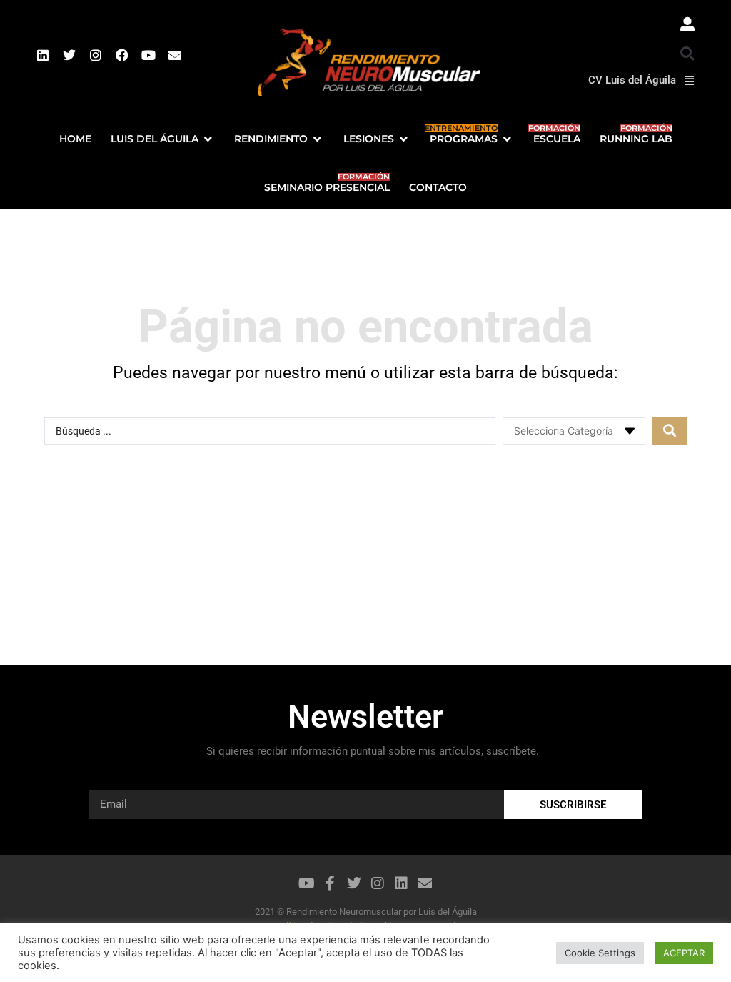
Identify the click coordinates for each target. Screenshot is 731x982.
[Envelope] (175, 55)
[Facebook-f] (330, 883)
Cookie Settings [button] (600, 952)
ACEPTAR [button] (684, 952)
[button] (687, 53)
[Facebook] (122, 55)
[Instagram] (96, 55)
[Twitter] (69, 55)
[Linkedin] (43, 55)
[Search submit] (669, 431)
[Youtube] (148, 55)
